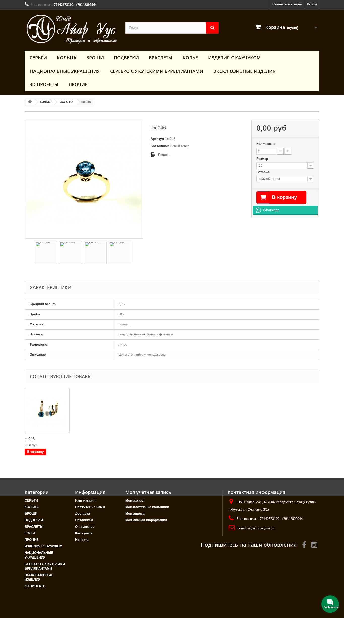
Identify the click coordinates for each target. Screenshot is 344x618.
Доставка (82, 513)
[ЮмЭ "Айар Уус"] (71, 28)
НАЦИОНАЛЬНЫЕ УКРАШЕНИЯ (65, 71)
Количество (266, 144)
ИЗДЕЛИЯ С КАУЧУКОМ (234, 58)
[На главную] (30, 102)
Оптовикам (84, 520)
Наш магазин (85, 500)
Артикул (157, 139)
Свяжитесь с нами (287, 4)
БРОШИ (95, 58)
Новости (82, 540)
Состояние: (160, 146)
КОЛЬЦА (66, 58)
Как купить (84, 533)
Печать (163, 155)
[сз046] (47, 410)
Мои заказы (134, 500)
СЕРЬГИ (38, 58)
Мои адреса (134, 513)
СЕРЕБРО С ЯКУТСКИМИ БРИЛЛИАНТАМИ (156, 71)
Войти (312, 4)
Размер (262, 159)
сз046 (30, 439)
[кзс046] (46, 252)
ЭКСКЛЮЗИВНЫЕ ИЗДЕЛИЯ (244, 71)
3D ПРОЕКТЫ (44, 84)
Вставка (263, 172)
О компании (85, 527)
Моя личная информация (146, 520)
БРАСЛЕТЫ (161, 58)
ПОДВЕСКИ (126, 58)
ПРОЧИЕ (77, 84)
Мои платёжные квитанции (147, 507)
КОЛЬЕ (190, 58)
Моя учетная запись (148, 492)
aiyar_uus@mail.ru (261, 528)
